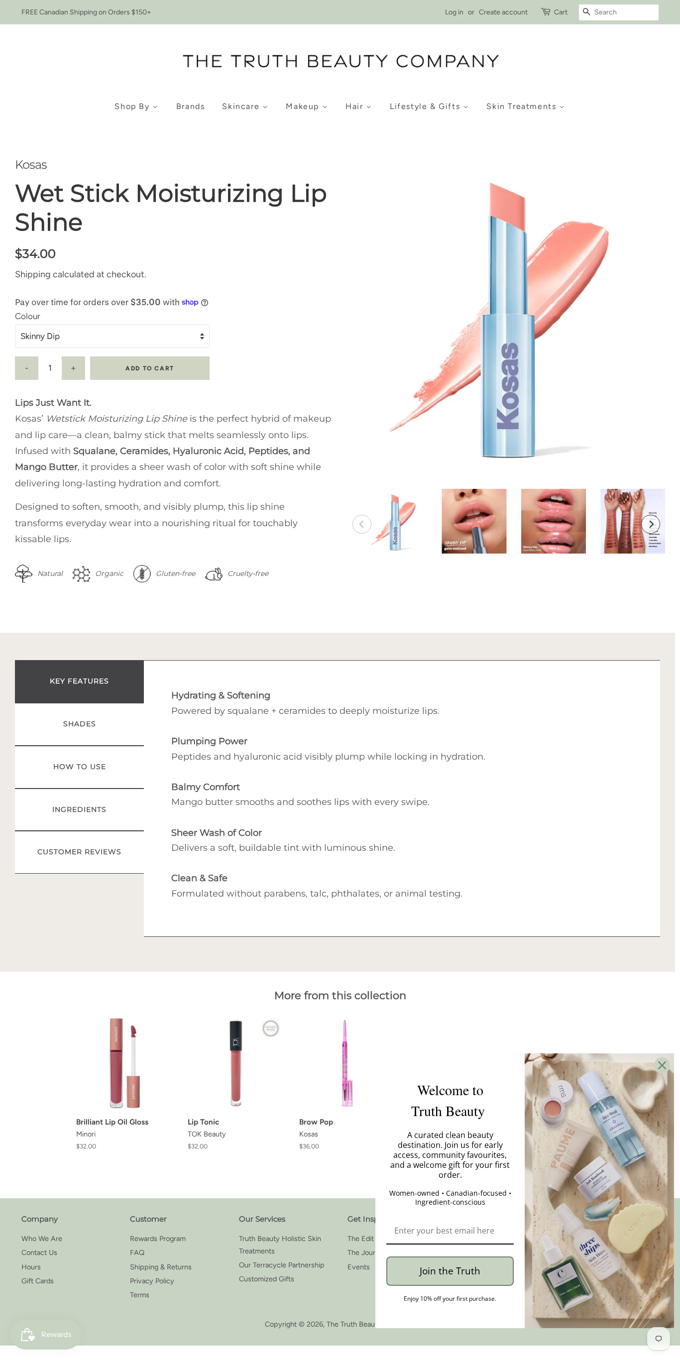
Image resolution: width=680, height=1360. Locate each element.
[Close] (662, 1065)
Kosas (31, 164)
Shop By (133, 106)
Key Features (79, 681)
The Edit (360, 1238)
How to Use (79, 766)
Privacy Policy (152, 1280)
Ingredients (79, 809)
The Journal (365, 1252)
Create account (503, 12)
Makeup (304, 106)
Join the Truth (450, 1270)
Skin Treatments (522, 106)
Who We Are (41, 1238)
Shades (79, 723)
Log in (454, 12)
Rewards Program (158, 1238)
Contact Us (39, 1252)
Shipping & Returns (161, 1266)
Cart (560, 12)
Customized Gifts (266, 1278)
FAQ (137, 1252)
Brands (190, 106)
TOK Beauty (207, 1134)
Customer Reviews (79, 851)
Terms (139, 1294)
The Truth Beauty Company (370, 1324)
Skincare (242, 106)
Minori (86, 1134)
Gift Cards (37, 1280)
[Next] (650, 524)
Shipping (33, 274)
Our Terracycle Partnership (282, 1264)
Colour (27, 316)
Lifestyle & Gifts (426, 106)
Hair (355, 106)
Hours (31, 1266)
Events (358, 1266)
